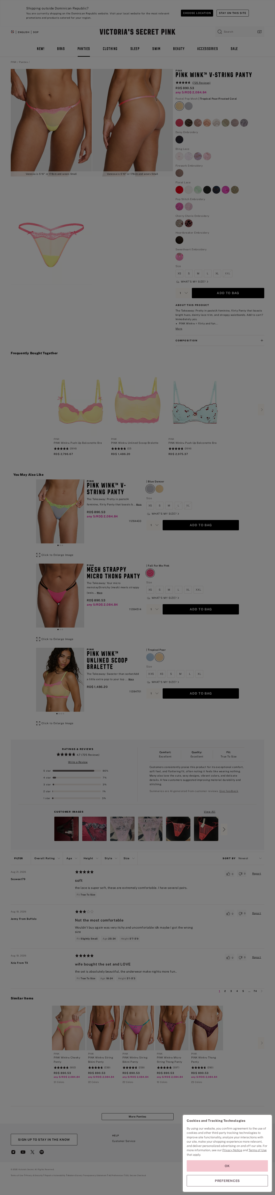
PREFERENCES (227, 1181)
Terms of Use (258, 1150)
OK (227, 1166)
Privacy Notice (232, 1150)
